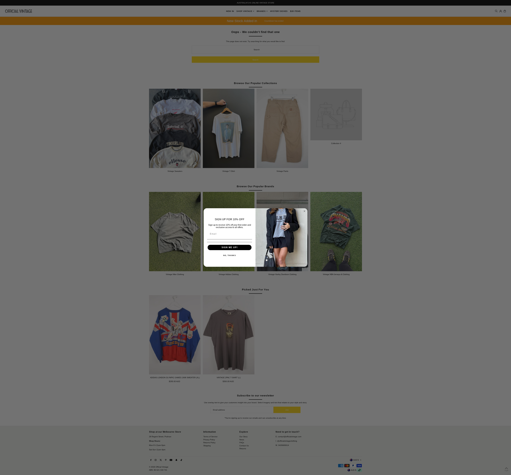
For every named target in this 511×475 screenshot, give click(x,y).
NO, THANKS (229, 255)
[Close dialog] (304, 211)
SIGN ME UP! (230, 247)
